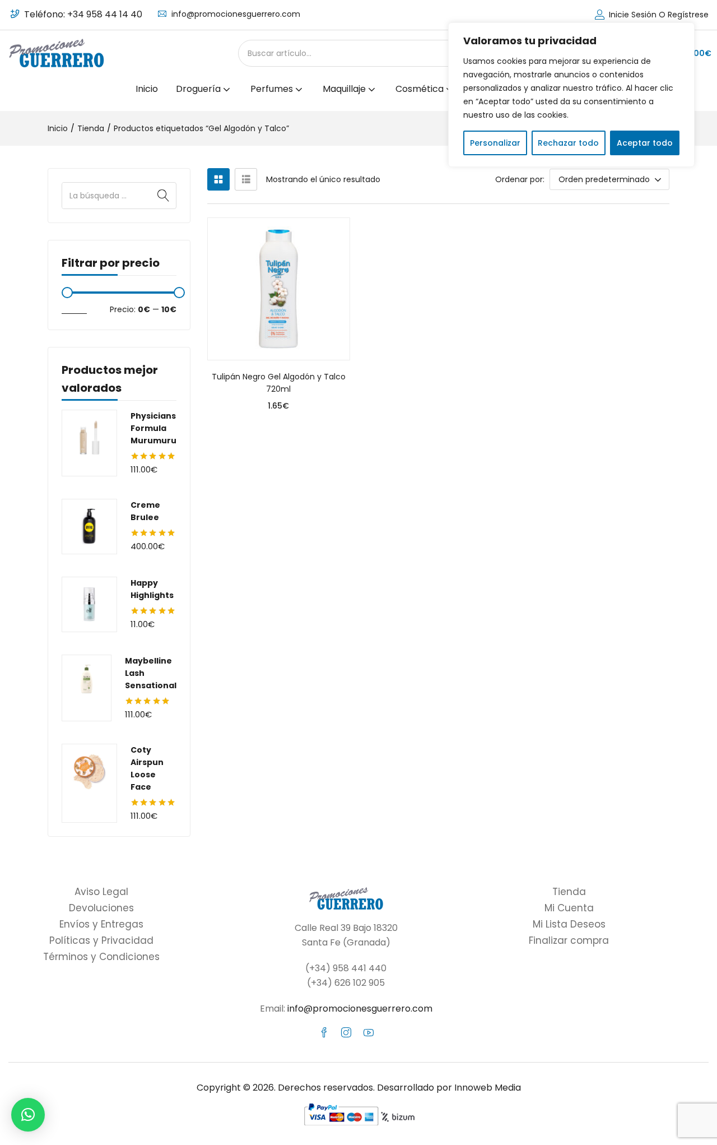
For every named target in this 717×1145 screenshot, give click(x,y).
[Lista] (246, 179)
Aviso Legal (101, 891)
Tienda (90, 128)
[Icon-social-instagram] (346, 1032)
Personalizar (495, 143)
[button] (609, 179)
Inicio (147, 88)
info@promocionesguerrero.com (235, 14)
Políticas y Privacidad (101, 940)
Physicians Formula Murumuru (153, 428)
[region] (571, 94)
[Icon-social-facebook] (324, 1032)
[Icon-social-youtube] (369, 1032)
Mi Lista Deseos (569, 924)
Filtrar (74, 309)
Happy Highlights (152, 589)
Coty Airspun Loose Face (147, 768)
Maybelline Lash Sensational (150, 673)
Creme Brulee (145, 511)
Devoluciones (101, 908)
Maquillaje (345, 88)
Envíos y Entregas (101, 924)
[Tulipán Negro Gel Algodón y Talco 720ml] (278, 288)
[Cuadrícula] (218, 179)
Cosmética (420, 88)
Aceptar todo (645, 143)
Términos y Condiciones (101, 956)
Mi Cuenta (569, 908)
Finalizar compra (569, 940)
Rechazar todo (568, 143)
